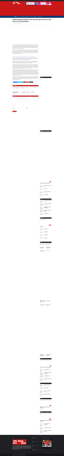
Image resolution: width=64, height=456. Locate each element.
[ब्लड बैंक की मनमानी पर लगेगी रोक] (42, 370)
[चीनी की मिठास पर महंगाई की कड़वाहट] (42, 192)
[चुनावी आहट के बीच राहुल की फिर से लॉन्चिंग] (42, 201)
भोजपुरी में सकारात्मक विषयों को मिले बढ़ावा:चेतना (48, 355)
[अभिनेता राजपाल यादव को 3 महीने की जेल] (42, 428)
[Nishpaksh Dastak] (16, 3)
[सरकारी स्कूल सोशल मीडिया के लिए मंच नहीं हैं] (42, 186)
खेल (23, 16)
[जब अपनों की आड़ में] (42, 230)
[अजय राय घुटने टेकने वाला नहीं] (42, 214)
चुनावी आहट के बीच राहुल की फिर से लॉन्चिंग (45, 183)
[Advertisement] (32, 10)
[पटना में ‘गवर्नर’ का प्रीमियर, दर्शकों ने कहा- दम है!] (42, 245)
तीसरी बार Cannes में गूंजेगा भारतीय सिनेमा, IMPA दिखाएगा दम (42, 301)
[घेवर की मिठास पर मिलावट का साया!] (42, 377)
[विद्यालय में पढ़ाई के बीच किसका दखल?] (42, 395)
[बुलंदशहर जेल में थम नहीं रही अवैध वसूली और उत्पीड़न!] (42, 431)
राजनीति (21, 16)
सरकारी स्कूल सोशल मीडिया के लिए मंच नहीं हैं (47, 186)
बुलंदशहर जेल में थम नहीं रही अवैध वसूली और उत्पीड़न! (47, 431)
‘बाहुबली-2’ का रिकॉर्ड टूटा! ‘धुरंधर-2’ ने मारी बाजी (48, 247)
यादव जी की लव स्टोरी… (48, 300)
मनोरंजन (39, 16)
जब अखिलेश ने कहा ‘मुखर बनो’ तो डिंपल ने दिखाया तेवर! (47, 210)
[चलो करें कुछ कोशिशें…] (42, 236)
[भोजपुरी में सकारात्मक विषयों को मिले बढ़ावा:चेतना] (49, 329)
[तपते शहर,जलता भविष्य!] (34, 89)
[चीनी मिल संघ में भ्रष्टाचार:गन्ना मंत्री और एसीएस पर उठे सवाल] (42, 425)
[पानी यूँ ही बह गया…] (42, 239)
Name (13, 105)
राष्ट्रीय (15, 16)
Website (27, 108)
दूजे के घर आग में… (45, 188)
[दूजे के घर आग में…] (42, 189)
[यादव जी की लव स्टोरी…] (49, 275)
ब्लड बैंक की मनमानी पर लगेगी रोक (47, 369)
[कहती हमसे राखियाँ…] (42, 233)
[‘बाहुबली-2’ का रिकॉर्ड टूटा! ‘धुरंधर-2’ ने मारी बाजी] (49, 245)
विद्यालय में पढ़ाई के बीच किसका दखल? (47, 394)
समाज (29, 16)
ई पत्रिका (41, 16)
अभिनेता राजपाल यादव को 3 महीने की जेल (47, 427)
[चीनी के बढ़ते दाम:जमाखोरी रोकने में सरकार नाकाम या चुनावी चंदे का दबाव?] (16, 89)
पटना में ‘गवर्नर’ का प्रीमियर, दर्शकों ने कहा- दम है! (42, 247)
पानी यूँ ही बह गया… (45, 237)
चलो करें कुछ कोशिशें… (46, 234)
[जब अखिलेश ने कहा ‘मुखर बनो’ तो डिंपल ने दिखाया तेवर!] (42, 211)
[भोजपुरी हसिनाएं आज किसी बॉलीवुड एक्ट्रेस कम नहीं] (42, 329)
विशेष (25, 16)
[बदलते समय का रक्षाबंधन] (42, 195)
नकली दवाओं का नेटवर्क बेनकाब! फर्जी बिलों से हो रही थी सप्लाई (46, 421)
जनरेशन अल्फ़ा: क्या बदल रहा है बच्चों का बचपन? (47, 391)
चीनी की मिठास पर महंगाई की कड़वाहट (47, 191)
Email (13, 108)
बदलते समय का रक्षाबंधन (46, 194)
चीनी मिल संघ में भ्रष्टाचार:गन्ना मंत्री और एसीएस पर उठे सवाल (47, 424)
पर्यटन (37, 16)
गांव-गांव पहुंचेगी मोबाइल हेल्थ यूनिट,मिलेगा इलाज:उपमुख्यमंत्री (47, 373)
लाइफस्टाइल (35, 16)
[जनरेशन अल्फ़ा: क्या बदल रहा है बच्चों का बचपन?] (42, 392)
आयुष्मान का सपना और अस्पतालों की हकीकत (45, 367)
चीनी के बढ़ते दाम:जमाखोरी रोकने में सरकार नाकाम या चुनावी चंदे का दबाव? (16, 92)
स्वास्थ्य (31, 16)
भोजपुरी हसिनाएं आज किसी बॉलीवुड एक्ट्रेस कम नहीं (42, 355)
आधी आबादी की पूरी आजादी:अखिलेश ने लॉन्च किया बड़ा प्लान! (47, 207)
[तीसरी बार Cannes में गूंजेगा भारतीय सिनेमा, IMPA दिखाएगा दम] (42, 275)
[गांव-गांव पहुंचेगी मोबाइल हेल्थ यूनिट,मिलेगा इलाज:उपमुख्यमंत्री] (42, 373)
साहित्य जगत (27, 16)
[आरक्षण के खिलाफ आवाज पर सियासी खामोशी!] (26, 89)
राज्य (19, 16)
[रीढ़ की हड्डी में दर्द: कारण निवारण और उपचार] (42, 380)
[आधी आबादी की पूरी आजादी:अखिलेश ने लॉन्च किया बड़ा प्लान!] (42, 208)
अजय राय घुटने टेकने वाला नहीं (46, 213)
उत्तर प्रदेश (17, 16)
